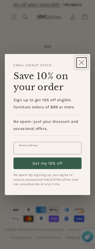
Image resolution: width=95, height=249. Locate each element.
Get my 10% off (47, 163)
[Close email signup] (81, 62)
